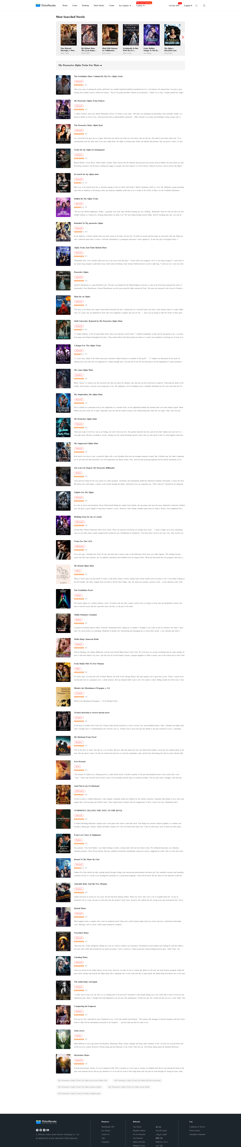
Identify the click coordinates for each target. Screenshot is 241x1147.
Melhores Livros (161, 1142)
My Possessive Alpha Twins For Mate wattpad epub (79, 1093)
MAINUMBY (85, 53)
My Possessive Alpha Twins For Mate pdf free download (137, 1080)
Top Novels (137, 1127)
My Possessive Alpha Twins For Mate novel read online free (82, 1080)
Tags (103, 1138)
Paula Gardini (106, 53)
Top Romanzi (138, 1138)
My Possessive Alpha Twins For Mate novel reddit (128, 1087)
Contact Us (105, 1134)
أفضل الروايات (161, 1134)
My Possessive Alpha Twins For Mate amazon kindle (79, 1087)
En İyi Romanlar (139, 1134)
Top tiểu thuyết (161, 1131)
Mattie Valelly (65, 53)
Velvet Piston (168, 53)
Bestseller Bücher (139, 1131)
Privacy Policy (194, 1131)
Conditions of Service (197, 1127)
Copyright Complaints (197, 1134)
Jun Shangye (147, 53)
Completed (105, 1142)
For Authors (106, 1131)
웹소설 (158, 1127)
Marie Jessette (127, 53)
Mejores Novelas (139, 1142)
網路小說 (159, 1138)
